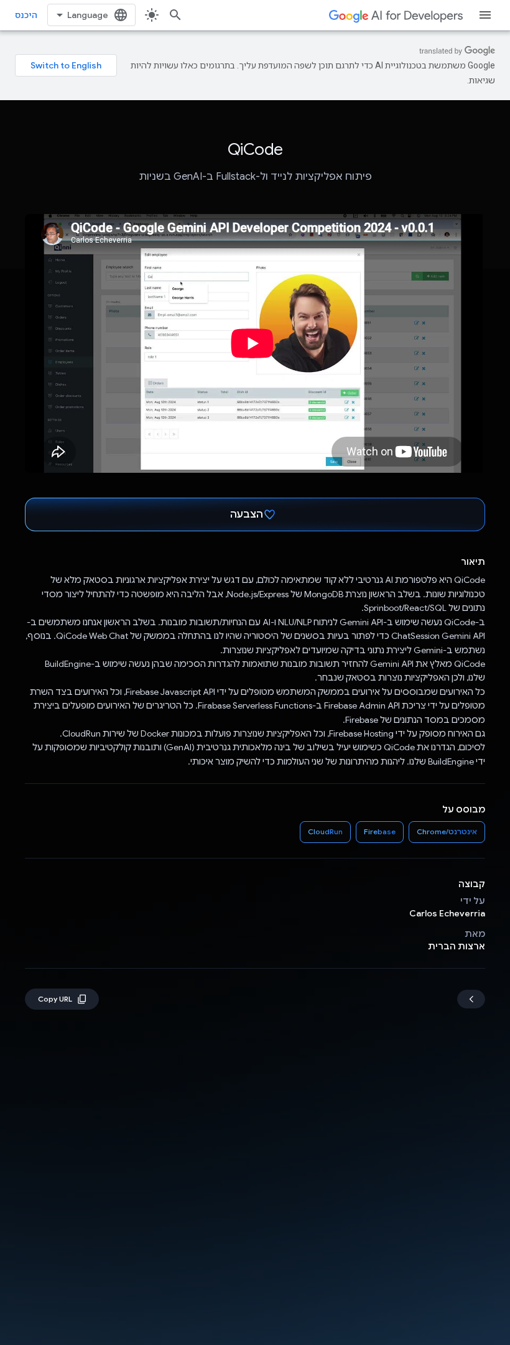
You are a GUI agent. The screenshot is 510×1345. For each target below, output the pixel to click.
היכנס (26, 15)
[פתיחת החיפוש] (175, 14)
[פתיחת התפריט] (485, 15)
